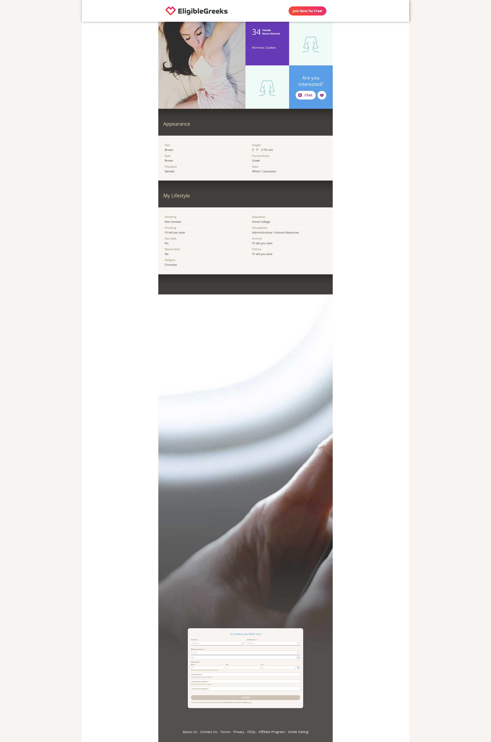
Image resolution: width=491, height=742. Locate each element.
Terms (225, 731)
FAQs (251, 731)
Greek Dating (298, 731)
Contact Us (208, 731)
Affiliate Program (272, 731)
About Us (190, 731)
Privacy (238, 731)
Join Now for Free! (307, 11)
